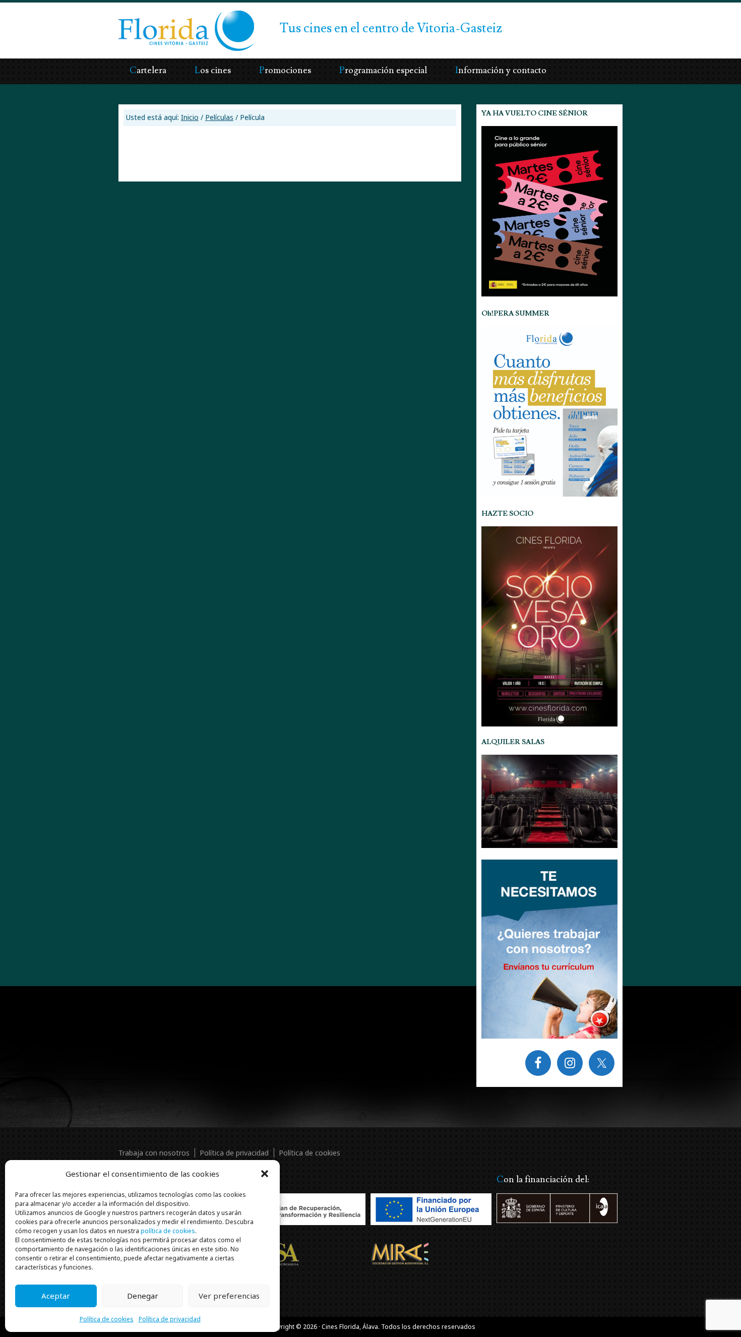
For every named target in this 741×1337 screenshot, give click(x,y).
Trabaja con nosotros (154, 1153)
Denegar (142, 1296)
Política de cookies (107, 1319)
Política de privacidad (170, 1319)
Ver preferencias (229, 1296)
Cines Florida (157, 23)
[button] (265, 1174)
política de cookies (168, 1231)
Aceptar (55, 1296)
